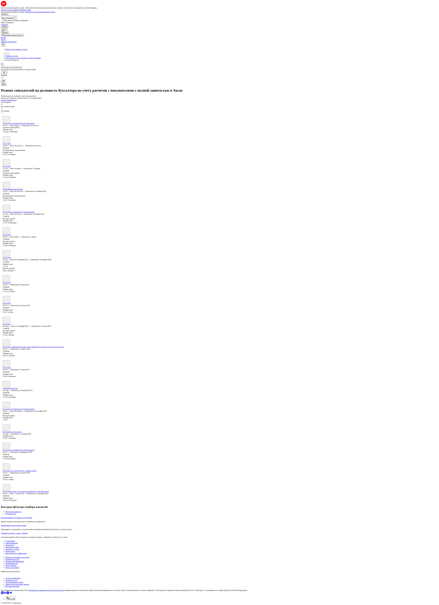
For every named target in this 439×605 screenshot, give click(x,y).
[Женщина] (6, 119)
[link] (5, 32)
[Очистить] (4, 72)
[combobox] (11, 67)
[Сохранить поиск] (3, 81)
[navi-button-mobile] (3, 45)
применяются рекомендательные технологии (46, 590)
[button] (3, 38)
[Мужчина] (6, 428)
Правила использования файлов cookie (40, 12)
